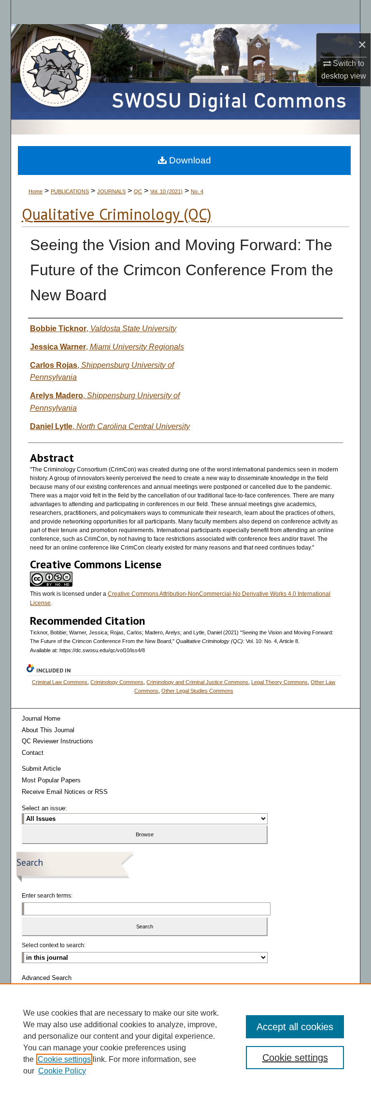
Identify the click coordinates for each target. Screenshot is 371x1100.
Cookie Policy (62, 1071)
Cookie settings (64, 1059)
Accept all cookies (295, 1026)
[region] (185, 1041)
